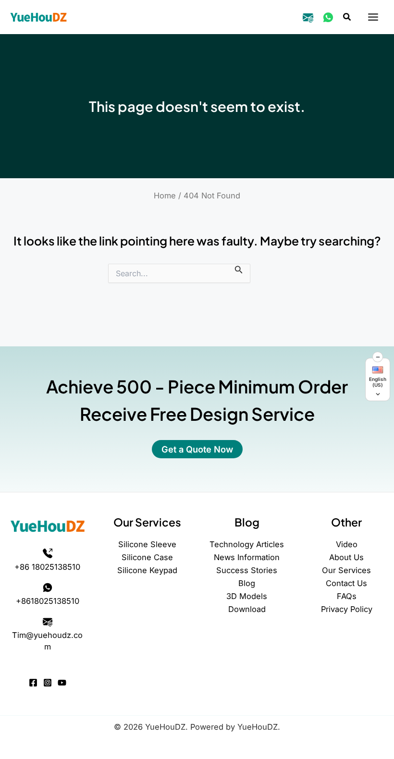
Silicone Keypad (147, 570)
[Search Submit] (238, 269)
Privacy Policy (346, 609)
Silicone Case (147, 557)
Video (346, 544)
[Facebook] (33, 682)
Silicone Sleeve (147, 544)
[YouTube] (62, 682)
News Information (247, 557)
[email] (308, 17)
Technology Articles (246, 544)
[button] (347, 17)
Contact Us (346, 583)
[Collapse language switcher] (377, 357)
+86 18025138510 (47, 567)
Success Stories (246, 570)
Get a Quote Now (197, 449)
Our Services (346, 570)
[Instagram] (47, 682)
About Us (346, 557)
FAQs (347, 596)
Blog (246, 583)
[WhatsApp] (328, 17)
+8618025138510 (47, 601)
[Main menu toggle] (372, 17)
